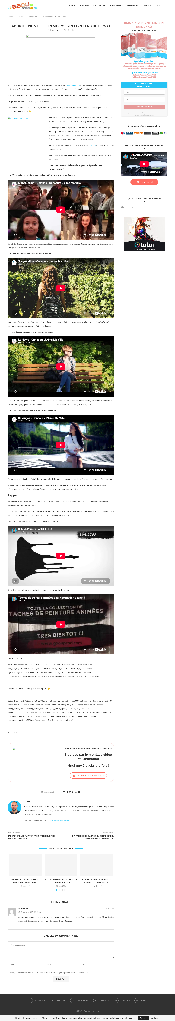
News (21, 17)
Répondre (110, 909)
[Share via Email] (79, 792)
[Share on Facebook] (67, 792)
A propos (84, 6)
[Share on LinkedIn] (73, 792)
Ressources (132, 6)
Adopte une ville (73, 85)
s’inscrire (92, 145)
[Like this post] (64, 792)
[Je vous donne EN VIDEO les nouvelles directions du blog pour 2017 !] (96, 865)
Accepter (143, 1018)
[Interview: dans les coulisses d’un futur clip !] (61, 865)
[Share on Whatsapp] (76, 792)
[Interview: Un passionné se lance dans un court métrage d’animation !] (25, 865)
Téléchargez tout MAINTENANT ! (90, 775)
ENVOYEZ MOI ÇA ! (144, 107)
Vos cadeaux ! (99, 6)
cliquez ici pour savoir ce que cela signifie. (59, 820)
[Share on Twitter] (70, 792)
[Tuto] (144, 219)
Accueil (72, 6)
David (57, 30)
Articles (146, 6)
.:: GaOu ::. (130, 207)
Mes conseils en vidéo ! (146, 182)
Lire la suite (155, 1018)
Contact (159, 6)
